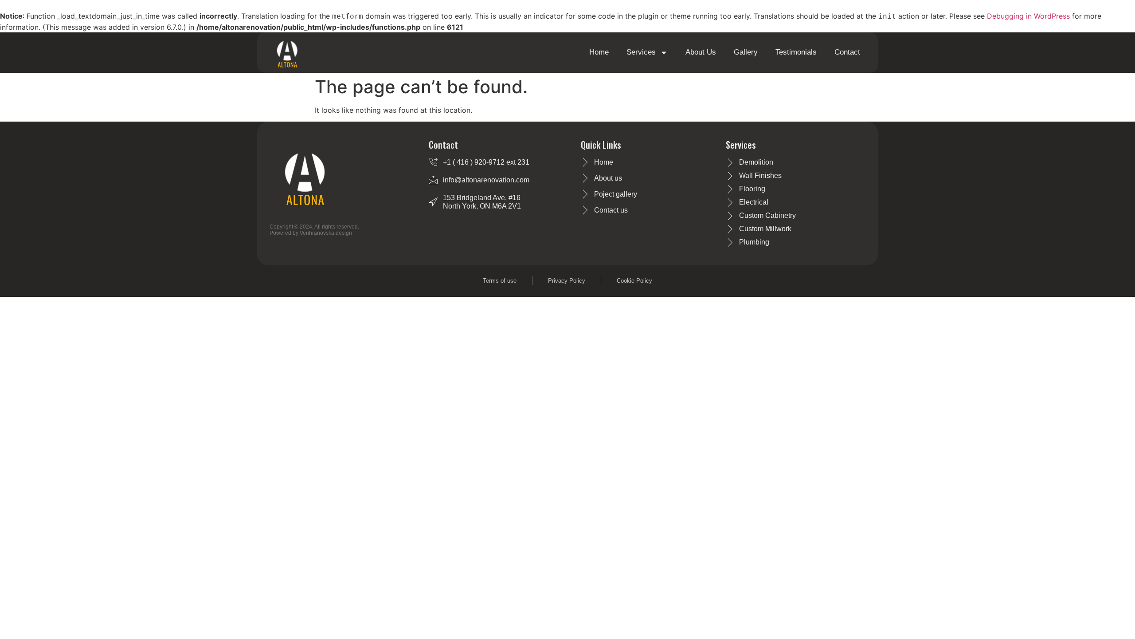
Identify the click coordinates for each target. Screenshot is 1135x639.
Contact (847, 52)
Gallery (746, 52)
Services (641, 52)
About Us (700, 52)
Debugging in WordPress (1028, 16)
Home (599, 52)
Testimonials (796, 52)
